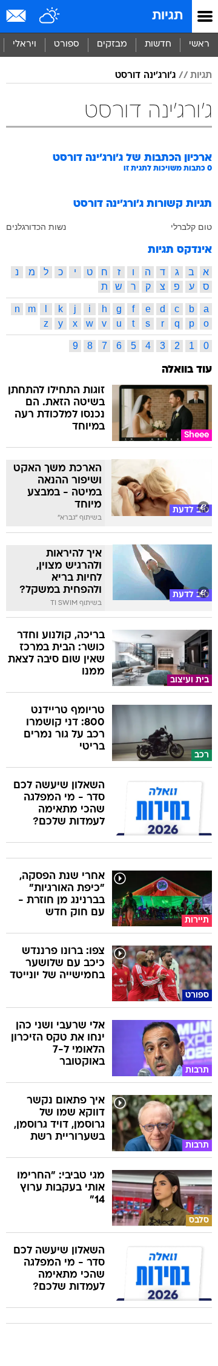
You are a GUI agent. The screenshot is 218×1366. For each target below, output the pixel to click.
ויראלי (24, 44)
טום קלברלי (191, 227)
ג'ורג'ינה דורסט (145, 75)
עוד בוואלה (187, 370)
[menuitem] (158, 44)
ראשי (199, 44)
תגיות (167, 16)
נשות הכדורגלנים (36, 227)
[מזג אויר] (50, 16)
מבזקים (112, 44)
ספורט (66, 44)
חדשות (158, 44)
